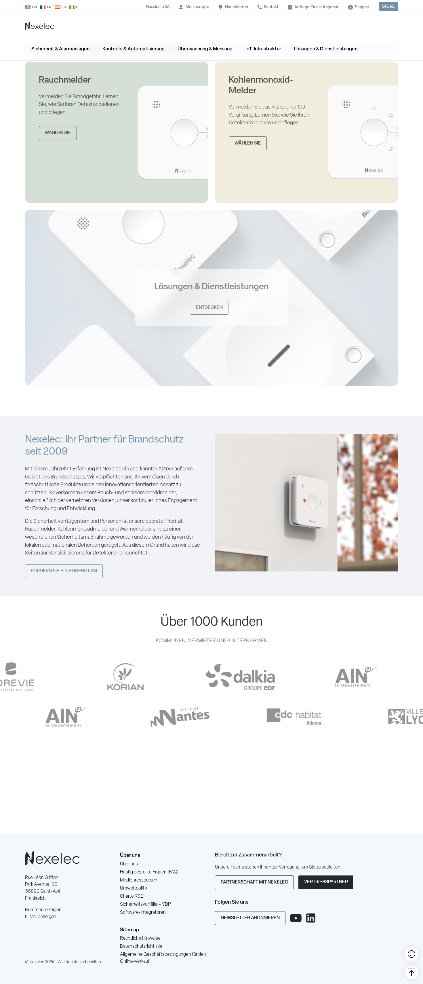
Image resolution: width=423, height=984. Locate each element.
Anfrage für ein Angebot (316, 7)
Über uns (130, 855)
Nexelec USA (158, 7)
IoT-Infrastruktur (263, 49)
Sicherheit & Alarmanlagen (60, 49)
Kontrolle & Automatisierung (133, 49)
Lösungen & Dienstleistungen (325, 49)
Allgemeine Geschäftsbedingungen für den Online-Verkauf (163, 958)
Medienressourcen (138, 880)
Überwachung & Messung (205, 49)
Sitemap (129, 930)
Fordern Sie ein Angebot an (64, 571)
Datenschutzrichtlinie (141, 946)
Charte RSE (131, 896)
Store (388, 7)
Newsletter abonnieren (250, 918)
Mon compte (197, 7)
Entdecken (209, 307)
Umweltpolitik (133, 888)
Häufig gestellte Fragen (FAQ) (149, 872)
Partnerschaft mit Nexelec (254, 882)
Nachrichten (236, 7)
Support (362, 7)
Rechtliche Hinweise (140, 938)
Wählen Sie (58, 133)
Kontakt (271, 7)
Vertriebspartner (326, 882)
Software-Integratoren (143, 912)
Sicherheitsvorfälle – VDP (145, 904)
